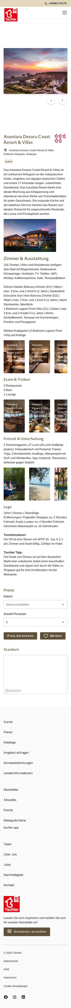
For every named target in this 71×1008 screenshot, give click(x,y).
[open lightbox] (30, 235)
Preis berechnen (20, 635)
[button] (64, 12)
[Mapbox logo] (13, 691)
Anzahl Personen (15, 613)
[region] (36, 674)
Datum (8, 596)
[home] (11, 13)
